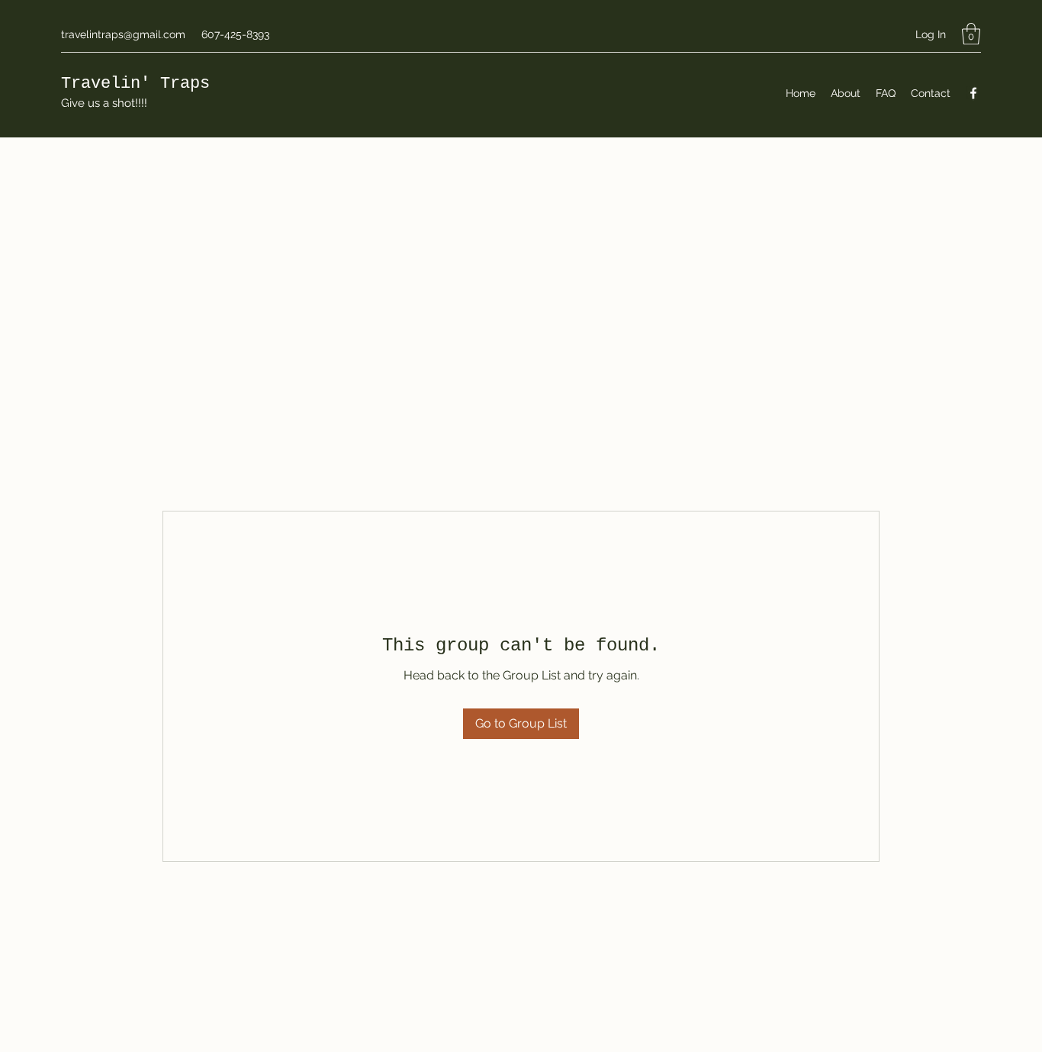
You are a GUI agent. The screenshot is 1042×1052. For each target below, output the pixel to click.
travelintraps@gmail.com (123, 34)
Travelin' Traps (135, 83)
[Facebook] (973, 93)
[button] (971, 34)
